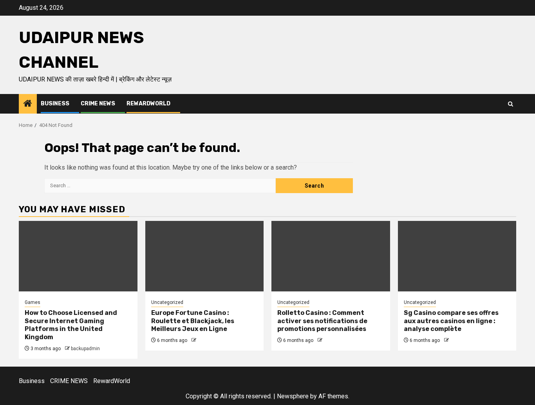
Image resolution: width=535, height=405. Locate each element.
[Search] (510, 104)
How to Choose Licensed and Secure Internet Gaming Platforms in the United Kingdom (71, 325)
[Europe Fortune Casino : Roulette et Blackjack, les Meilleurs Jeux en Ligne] (204, 256)
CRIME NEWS (98, 103)
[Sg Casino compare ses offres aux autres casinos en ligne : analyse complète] (457, 256)
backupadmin (85, 348)
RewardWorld (148, 103)
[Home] (27, 104)
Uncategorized (167, 302)
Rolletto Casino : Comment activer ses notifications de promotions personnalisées (322, 321)
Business (55, 103)
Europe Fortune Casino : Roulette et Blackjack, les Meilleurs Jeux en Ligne (192, 321)
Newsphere (293, 396)
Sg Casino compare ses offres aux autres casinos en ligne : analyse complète (451, 321)
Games (32, 302)
